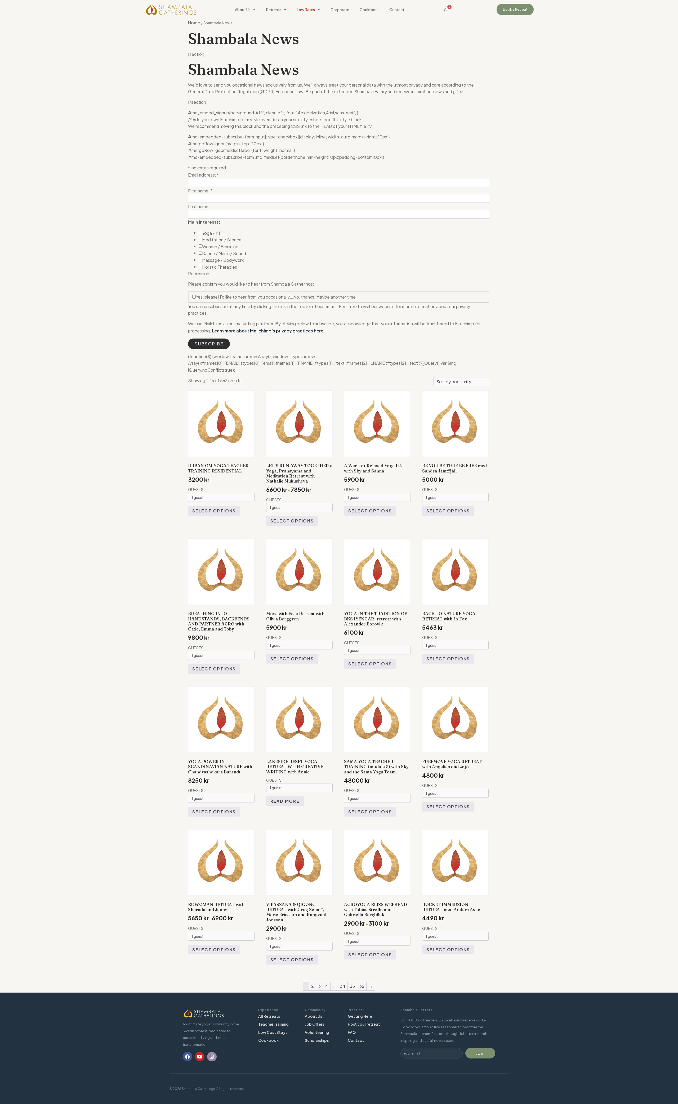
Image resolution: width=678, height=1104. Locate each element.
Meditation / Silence (222, 240)
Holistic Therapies (219, 267)
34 (342, 986)
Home (194, 22)
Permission (198, 274)
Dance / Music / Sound (224, 253)
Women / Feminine (220, 247)
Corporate (340, 9)
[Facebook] (187, 1056)
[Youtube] (199, 1056)
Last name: (199, 207)
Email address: (203, 175)
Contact (396, 9)
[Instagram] (212, 1056)
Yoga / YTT (212, 233)
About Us (243, 9)
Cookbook (369, 9)
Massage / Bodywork (223, 260)
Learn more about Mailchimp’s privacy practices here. (268, 331)
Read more (285, 801)
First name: (200, 191)
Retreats (273, 9)
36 (361, 986)
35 (352, 986)
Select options (214, 510)
